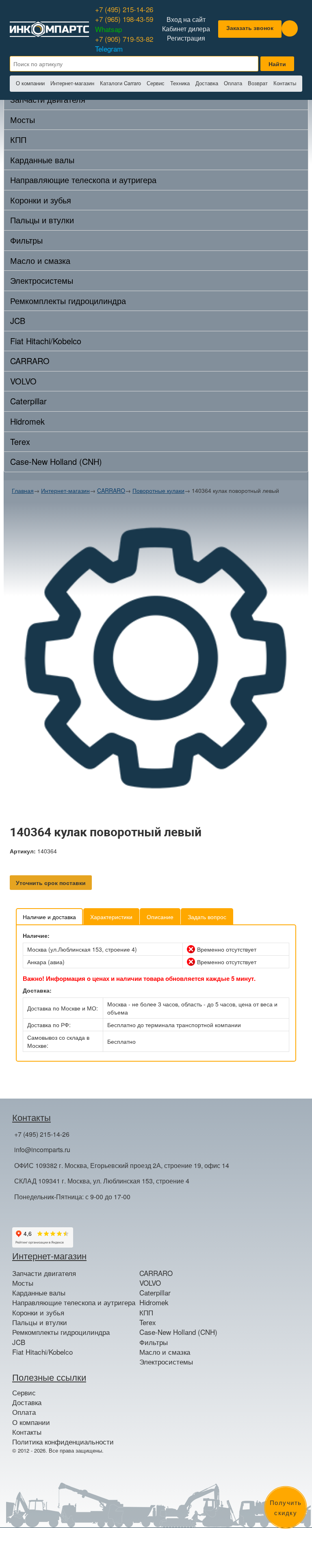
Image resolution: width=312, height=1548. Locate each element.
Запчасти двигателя (44, 1273)
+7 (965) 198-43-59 (124, 24)
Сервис (156, 83)
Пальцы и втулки (42, 220)
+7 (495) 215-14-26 (124, 9)
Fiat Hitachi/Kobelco (45, 341)
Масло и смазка (40, 260)
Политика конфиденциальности (63, 1442)
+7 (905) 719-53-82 (124, 44)
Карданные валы (42, 160)
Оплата (233, 83)
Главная (23, 490)
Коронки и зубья (40, 200)
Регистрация (186, 38)
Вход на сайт (186, 19)
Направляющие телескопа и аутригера (83, 180)
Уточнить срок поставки (51, 883)
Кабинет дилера (186, 28)
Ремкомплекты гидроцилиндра (68, 301)
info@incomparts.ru (42, 1149)
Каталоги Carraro (120, 83)
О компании (30, 83)
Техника (180, 83)
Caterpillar (28, 401)
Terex (20, 441)
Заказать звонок (249, 28)
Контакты (284, 83)
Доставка (206, 83)
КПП (18, 139)
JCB (17, 320)
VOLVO (23, 381)
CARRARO (30, 361)
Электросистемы (41, 280)
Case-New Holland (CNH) (56, 461)
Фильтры (26, 240)
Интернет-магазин (72, 83)
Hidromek (27, 421)
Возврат (258, 83)
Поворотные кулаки (158, 490)
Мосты (22, 119)
